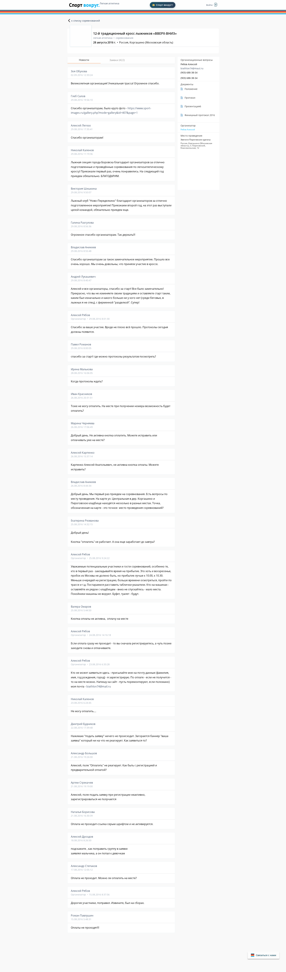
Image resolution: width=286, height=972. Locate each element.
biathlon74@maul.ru (192, 68)
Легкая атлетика (109, 3)
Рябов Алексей (188, 129)
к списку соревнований (85, 20)
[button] (263, 955)
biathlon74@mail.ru (98, 686)
